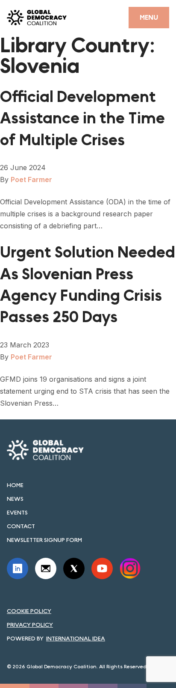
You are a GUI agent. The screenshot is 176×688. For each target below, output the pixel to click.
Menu (149, 17)
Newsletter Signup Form (44, 540)
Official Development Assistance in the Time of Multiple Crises (82, 118)
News (15, 499)
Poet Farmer (31, 179)
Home (15, 485)
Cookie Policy (29, 611)
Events (17, 512)
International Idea (75, 638)
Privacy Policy (30, 624)
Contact (21, 526)
